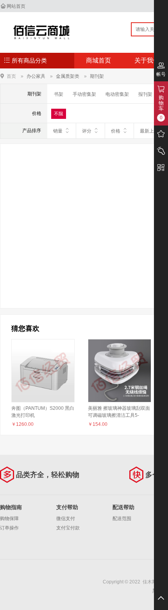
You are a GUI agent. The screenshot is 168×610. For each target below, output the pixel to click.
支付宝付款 (68, 528)
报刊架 (145, 94)
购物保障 (9, 518)
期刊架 (97, 76)
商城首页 (98, 60)
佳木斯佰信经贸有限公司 (41, 32)
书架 (58, 94)
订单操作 (9, 528)
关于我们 (146, 60)
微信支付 (65, 518)
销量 (58, 131)
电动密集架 (117, 94)
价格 (115, 131)
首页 (11, 76)
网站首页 (16, 6)
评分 (86, 131)
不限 (58, 114)
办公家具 (36, 76)
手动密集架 (84, 94)
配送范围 (122, 518)
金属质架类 (67, 76)
